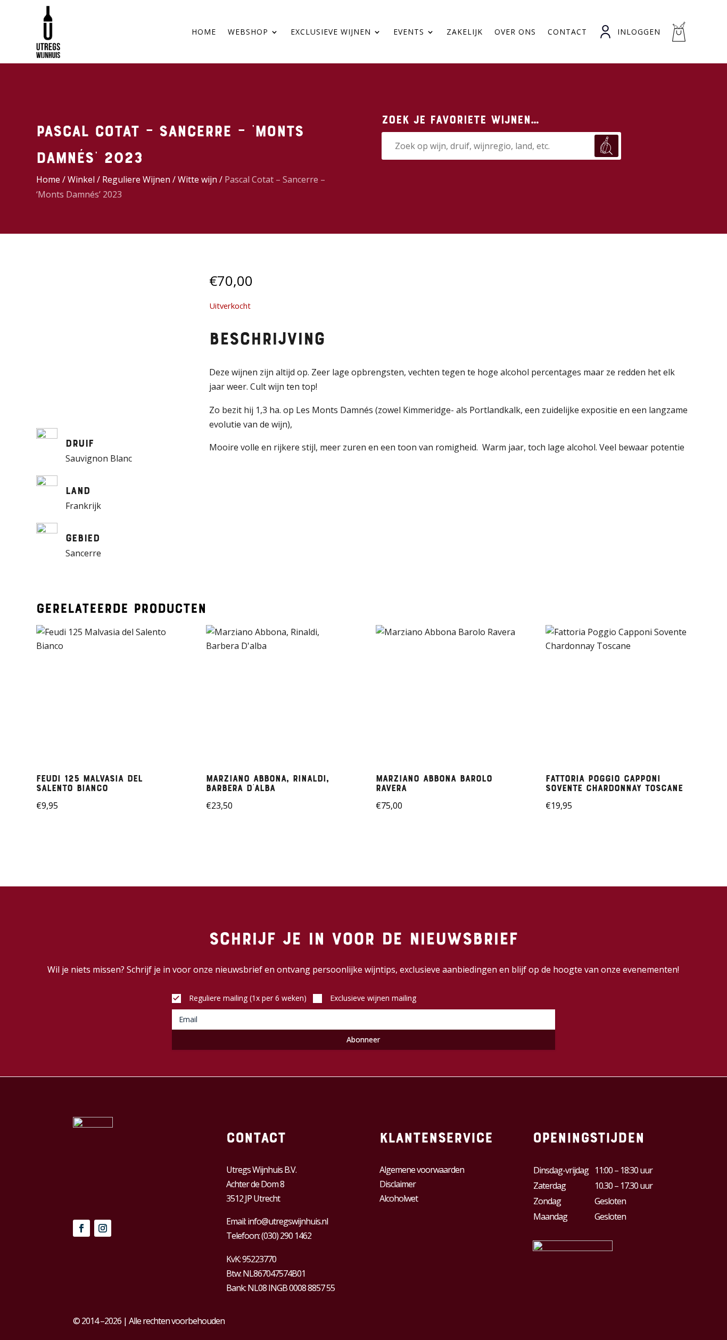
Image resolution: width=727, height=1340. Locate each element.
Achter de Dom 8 (255, 1184)
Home (204, 32)
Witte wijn (197, 179)
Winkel (81, 179)
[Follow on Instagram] (102, 1228)
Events (408, 32)
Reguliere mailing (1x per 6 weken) (248, 998)
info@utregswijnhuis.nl (287, 1221)
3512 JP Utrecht (253, 1198)
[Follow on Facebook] (81, 1228)
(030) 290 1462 (286, 1236)
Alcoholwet (398, 1198)
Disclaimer (397, 1184)
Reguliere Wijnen (136, 179)
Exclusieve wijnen (331, 32)
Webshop (248, 32)
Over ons (515, 32)
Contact (567, 32)
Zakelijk (465, 32)
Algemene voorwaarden (421, 1169)
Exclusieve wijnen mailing (373, 998)
